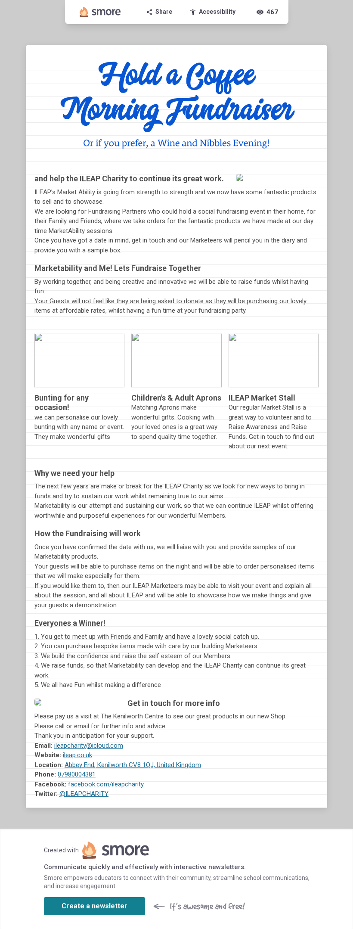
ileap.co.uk (77, 755)
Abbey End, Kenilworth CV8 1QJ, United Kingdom (133, 765)
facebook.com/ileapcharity (106, 784)
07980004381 (77, 774)
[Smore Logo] (100, 12)
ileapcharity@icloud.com (88, 745)
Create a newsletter (94, 906)
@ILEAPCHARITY (83, 794)
